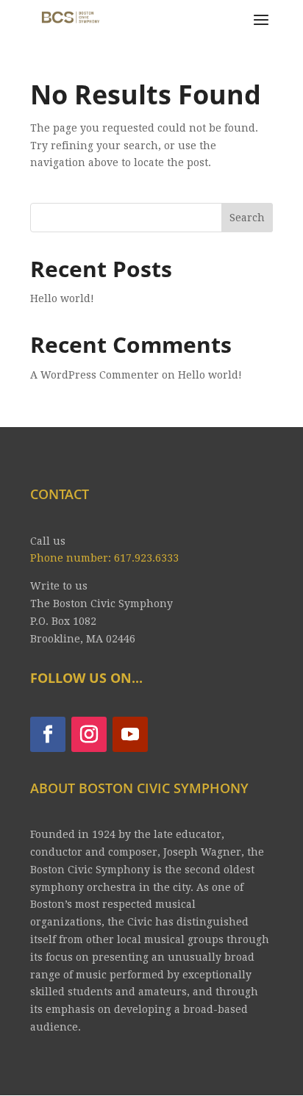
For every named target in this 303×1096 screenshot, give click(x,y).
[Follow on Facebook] (47, 734)
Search (247, 217)
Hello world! (62, 298)
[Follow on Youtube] (130, 734)
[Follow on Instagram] (89, 734)
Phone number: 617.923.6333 (104, 558)
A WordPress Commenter (94, 375)
